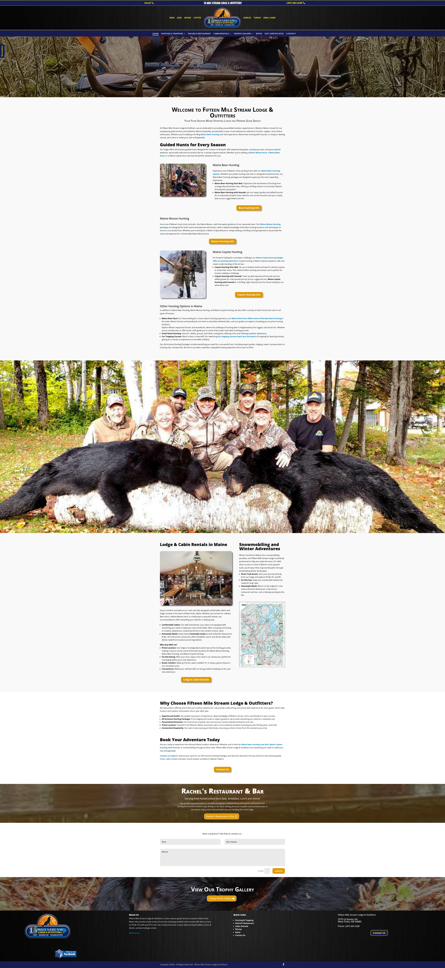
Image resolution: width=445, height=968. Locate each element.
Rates (237, 932)
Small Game (269, 17)
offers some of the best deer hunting (264, 318)
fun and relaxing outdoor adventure (249, 333)
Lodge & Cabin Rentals (196, 679)
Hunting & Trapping (244, 920)
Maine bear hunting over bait (255, 744)
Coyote (197, 17)
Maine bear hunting (210, 134)
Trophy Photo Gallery (220, 898)
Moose (187, 17)
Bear (172, 17)
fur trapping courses (227, 336)
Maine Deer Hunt (239, 318)
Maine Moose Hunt (258, 152)
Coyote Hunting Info (248, 294)
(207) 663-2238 (294, 2)
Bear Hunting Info (249, 207)
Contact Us (222, 769)
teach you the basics (246, 336)
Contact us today (168, 756)
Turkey (257, 17)
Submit (279, 870)
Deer (179, 17)
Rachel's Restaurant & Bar (220, 816)
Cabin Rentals (241, 926)
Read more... (135, 933)
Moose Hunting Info (222, 241)
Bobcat (247, 17)
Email (148, 2)
